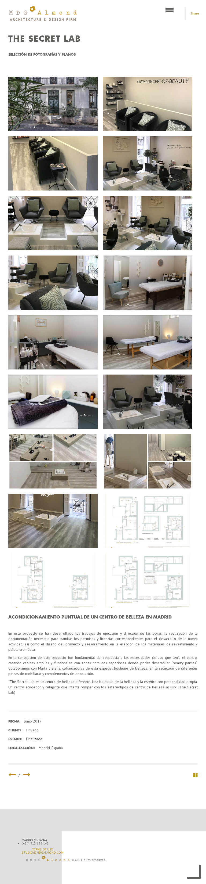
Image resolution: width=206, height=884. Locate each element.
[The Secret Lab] (53, 104)
